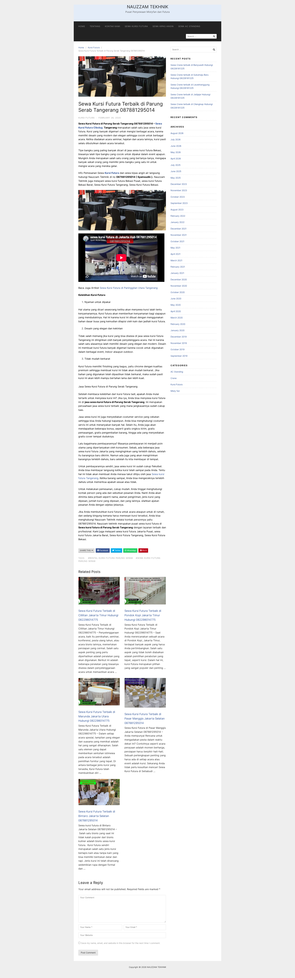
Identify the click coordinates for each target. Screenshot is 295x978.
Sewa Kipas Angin (163, 26)
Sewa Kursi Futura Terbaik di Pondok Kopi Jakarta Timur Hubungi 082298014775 (142, 615)
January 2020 (178, 330)
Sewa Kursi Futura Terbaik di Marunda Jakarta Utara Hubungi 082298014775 (96, 716)
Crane (174, 378)
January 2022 (177, 222)
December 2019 (179, 336)
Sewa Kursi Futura (136, 26)
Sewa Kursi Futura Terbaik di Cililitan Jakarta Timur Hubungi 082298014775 (98, 615)
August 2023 (177, 209)
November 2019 (179, 343)
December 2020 (179, 279)
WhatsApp (131, 550)
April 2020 (176, 311)
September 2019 (179, 356)
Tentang (95, 26)
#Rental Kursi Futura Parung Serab (110, 558)
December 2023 (179, 184)
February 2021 (178, 266)
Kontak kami (112, 26)
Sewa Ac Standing (189, 26)
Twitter (117, 550)
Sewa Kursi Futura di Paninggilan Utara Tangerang (129, 287)
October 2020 (178, 292)
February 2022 (178, 216)
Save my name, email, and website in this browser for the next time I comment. (120, 943)
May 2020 (176, 305)
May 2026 (176, 152)
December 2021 (179, 228)
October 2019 (178, 349)
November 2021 (179, 235)
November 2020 (179, 285)
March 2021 (176, 260)
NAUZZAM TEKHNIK (147, 6)
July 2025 (176, 165)
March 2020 (177, 317)
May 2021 (175, 247)
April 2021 (176, 254)
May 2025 (176, 177)
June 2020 (176, 298)
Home (81, 26)
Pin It (144, 550)
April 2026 (176, 158)
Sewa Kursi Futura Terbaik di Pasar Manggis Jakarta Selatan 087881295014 (144, 718)
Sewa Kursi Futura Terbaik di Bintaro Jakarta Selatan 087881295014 (96, 816)
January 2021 (177, 273)
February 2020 (178, 324)
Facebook (103, 550)
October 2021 (177, 241)
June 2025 (176, 171)
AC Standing (177, 371)
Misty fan (175, 391)
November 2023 (179, 190)
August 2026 (177, 133)
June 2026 (176, 146)
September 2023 (179, 203)
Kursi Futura (94, 47)
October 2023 (178, 196)
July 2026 (176, 139)
